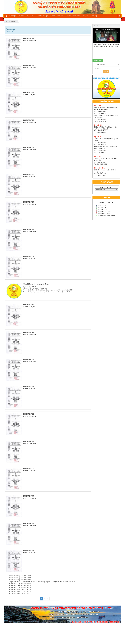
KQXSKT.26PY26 (28, 305)
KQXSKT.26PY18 (28, 523)
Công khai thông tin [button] (73, 16)
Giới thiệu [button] (12, 16)
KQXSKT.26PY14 (14, 580)
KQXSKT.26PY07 (14, 593)
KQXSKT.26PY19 (28, 496)
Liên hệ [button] (94, 16)
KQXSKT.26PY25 (28, 332)
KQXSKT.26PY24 (28, 359)
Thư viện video (100, 26)
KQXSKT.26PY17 (28, 551)
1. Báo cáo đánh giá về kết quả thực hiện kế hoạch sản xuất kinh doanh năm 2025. (48, 290)
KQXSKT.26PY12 (14, 583)
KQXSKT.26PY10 (14, 587)
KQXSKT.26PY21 (28, 441)
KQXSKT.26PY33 (28, 93)
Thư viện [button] (86, 16)
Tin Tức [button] (21, 16)
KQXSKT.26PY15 (14, 578)
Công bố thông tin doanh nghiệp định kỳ (36, 284)
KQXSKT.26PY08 (14, 591)
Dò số (106, 71)
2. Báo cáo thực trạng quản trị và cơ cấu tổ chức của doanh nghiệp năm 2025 (46, 292)
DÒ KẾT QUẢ (98, 61)
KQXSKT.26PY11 (14, 585)
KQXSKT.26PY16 (14, 576)
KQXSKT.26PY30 (28, 175)
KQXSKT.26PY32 (28, 120)
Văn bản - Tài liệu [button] (42, 16)
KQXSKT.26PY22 (28, 414)
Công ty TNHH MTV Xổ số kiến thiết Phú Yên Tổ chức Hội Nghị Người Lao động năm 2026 (35, 582)
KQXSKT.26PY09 (14, 589)
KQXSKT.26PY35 (28, 38)
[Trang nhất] (6, 16)
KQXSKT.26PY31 (28, 147)
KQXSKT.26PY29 (28, 202)
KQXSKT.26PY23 (28, 387)
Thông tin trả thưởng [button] (57, 16)
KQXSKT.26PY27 (28, 257)
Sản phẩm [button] (30, 16)
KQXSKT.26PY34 (28, 65)
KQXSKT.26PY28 (28, 229)
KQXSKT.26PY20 (28, 469)
